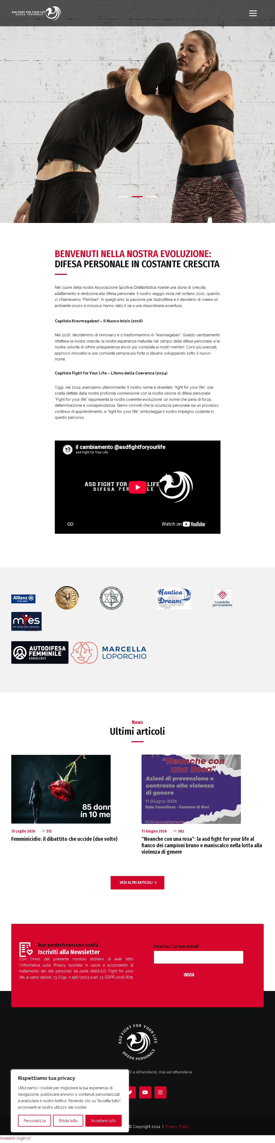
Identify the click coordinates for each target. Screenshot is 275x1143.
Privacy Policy (177, 1126)
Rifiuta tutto (68, 1121)
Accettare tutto (103, 1121)
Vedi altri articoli (136, 882)
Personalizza (35, 1121)
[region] (70, 1100)
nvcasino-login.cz (15, 1138)
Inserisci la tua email (176, 946)
